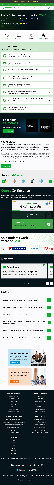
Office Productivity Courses (13, 409)
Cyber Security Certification (40, 430)
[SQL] (23, 181)
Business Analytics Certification (40, 419)
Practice (34, 4)
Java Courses (40, 398)
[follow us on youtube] (34, 465)
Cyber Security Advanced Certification (13, 427)
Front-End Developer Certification (40, 424)
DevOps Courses (40, 399)
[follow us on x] (30, 465)
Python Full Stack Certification (13, 432)
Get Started (9, 131)
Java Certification (40, 429)
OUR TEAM (8, 458)
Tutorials (13, 445)
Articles (41, 4)
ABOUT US (3, 458)
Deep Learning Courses (40, 403)
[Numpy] (41, 181)
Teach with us (13, 453)
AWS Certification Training (40, 425)
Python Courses (40, 396)
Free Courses (13, 450)
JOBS (17, 458)
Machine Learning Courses (40, 404)
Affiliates (13, 448)
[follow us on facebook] (26, 465)
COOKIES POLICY (48, 458)
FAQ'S (27, 460)
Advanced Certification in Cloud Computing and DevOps (13, 422)
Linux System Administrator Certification (40, 432)
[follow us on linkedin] (38, 465)
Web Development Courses (13, 408)
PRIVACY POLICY (34, 458)
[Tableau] (14, 181)
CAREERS (13, 458)
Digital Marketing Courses (13, 411)
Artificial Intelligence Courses (40, 401)
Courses (13, 440)
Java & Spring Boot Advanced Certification (13, 419)
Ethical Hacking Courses (40, 409)
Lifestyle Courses (13, 406)
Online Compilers (13, 4)
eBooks (13, 443)
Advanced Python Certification (13, 425)
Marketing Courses (13, 401)
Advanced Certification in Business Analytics (14, 424)
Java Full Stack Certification (13, 430)
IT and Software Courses (14, 404)
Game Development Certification (40, 422)
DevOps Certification (40, 421)
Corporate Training (49, 4)
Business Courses (13, 403)
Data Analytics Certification (13, 434)
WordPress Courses (13, 412)
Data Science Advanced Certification (13, 421)
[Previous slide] (3, 181)
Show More (6, 166)
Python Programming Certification (40, 427)
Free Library (27, 4)
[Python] (6, 181)
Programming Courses (13, 396)
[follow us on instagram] (42, 465)
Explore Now (15, 381)
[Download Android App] (21, 470)
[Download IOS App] (32, 470)
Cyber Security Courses (13, 399)
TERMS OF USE (27, 458)
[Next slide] (50, 181)
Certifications (13, 442)
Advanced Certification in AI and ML (13, 429)
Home (4, 4)
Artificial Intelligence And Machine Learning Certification (40, 434)
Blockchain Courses (40, 412)
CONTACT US (21, 458)
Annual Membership (14, 447)
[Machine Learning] (32, 181)
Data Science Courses (40, 406)
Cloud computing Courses (40, 408)
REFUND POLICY (41, 458)
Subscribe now (15, 362)
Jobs (20, 4)
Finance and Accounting (14, 398)
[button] (24, 283)
